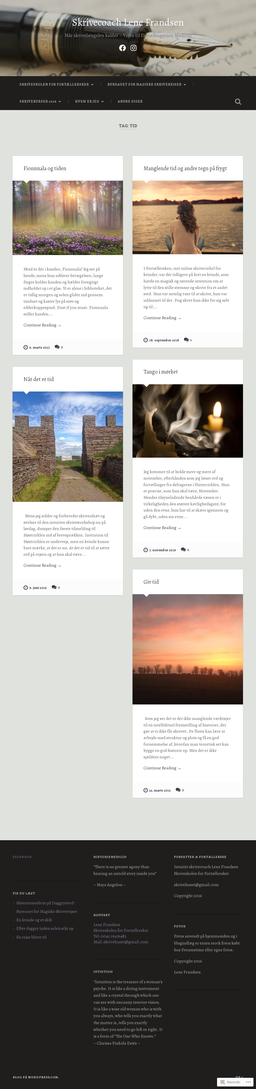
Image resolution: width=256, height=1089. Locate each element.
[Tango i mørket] (187, 421)
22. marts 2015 (160, 790)
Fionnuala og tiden (45, 168)
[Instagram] (134, 46)
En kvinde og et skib (34, 920)
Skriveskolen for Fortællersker (54, 84)
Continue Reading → (43, 325)
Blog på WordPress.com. (36, 1077)
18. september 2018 (164, 340)
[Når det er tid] (67, 447)
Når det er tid (39, 379)
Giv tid (151, 582)
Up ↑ (239, 1077)
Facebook (22, 856)
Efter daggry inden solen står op (45, 928)
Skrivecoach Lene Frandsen (128, 22)
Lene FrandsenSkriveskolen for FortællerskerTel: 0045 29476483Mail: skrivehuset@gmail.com (121, 933)
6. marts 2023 (39, 347)
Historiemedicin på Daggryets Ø (45, 903)
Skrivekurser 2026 (38, 101)
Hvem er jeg (87, 101)
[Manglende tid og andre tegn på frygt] (187, 217)
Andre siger (130, 101)
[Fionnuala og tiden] (67, 218)
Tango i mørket (161, 372)
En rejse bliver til (31, 937)
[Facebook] (122, 46)
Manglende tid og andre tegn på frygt (185, 168)
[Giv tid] (187, 649)
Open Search (238, 101)
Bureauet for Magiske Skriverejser (145, 84)
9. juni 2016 (38, 587)
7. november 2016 (162, 549)
